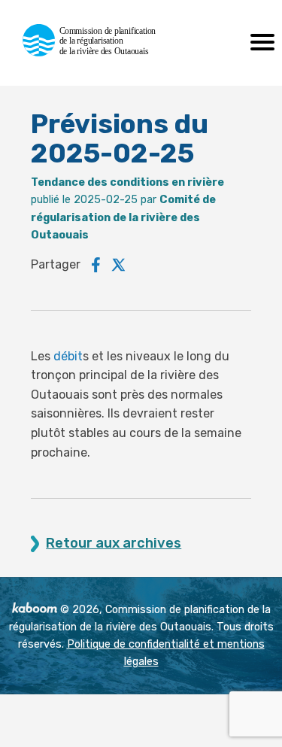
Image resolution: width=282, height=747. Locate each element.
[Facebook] (96, 264)
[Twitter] (118, 264)
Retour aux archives (113, 543)
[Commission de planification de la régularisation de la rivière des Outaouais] (96, 52)
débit (68, 356)
